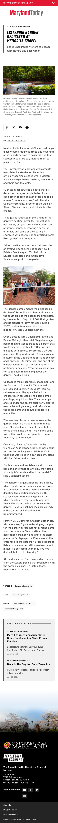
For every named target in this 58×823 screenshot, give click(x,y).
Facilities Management (14, 609)
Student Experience (20, 595)
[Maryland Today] (26, 13)
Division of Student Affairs (24, 603)
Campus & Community (23, 586)
